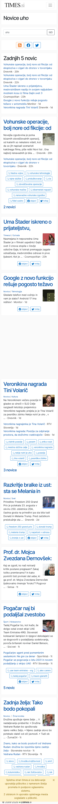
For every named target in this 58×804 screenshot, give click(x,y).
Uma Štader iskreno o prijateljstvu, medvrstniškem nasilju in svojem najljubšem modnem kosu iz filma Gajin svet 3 (27, 89)
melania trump (17, 532)
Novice (6, 291)
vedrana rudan (22, 766)
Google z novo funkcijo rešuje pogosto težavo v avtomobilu (28, 284)
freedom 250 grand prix (20, 526)
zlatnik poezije (15, 441)
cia (49, 178)
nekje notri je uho (23, 452)
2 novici (9, 207)
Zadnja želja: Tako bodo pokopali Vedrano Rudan (23, 708)
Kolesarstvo (15, 622)
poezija (41, 452)
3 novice (10, 470)
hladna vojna (16, 173)
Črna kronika (18, 716)
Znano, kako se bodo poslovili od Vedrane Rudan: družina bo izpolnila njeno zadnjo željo (27, 747)
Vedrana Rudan (11, 754)
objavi (33, 200)
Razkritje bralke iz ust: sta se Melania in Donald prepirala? (27, 491)
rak (50, 772)
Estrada (16, 235)
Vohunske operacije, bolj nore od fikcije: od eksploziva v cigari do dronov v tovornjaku (27, 131)
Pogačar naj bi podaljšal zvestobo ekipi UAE (24, 614)
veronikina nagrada (42, 447)
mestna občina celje (17, 447)
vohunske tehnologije (39, 173)
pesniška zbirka (38, 458)
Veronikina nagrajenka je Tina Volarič (24, 423)
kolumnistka (13, 772)
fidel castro (17, 200)
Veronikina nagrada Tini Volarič (20, 107)
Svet (14, 498)
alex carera (45, 670)
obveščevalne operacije (30, 184)
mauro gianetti (40, 676)
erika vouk (46, 441)
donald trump (45, 526)
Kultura (15, 397)
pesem (31, 441)
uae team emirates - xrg (21, 670)
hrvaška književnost (30, 761)
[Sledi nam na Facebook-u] (28, 45)
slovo (11, 761)
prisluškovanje (34, 178)
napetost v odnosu (40, 532)
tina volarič (19, 458)
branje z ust (17, 537)
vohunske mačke (17, 189)
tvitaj (45, 200)
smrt (49, 761)
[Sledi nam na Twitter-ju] (37, 45)
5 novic (9, 688)
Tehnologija (17, 291)
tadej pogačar (19, 676)
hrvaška (41, 766)
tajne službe (15, 178)
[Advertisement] (29, 347)
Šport (5, 622)
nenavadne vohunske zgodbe (30, 195)
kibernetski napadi (41, 189)
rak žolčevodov (34, 772)
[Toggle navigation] (50, 5)
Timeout (7, 235)
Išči (51, 32)
